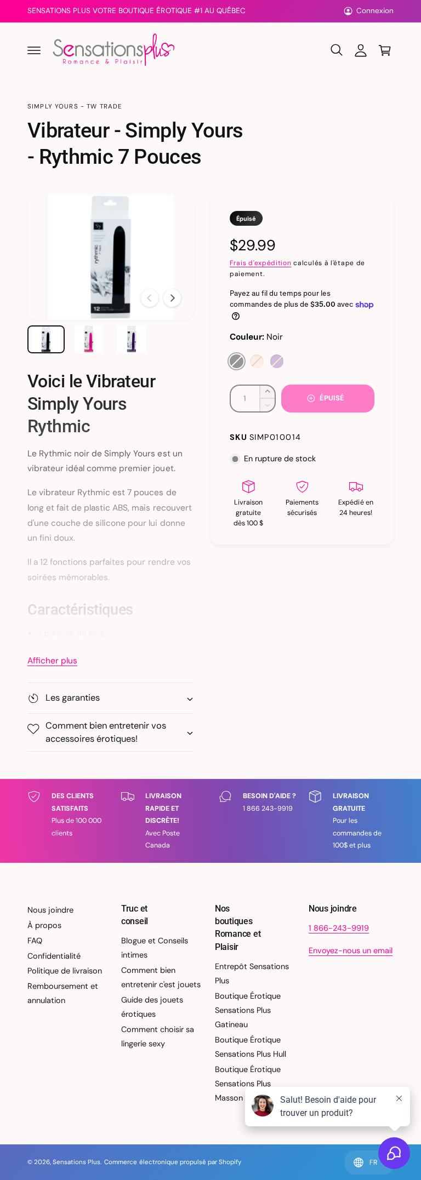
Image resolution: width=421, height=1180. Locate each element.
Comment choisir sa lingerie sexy (157, 1036)
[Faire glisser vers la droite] (172, 298)
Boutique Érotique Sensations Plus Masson (248, 1083)
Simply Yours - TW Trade (74, 106)
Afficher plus (52, 660)
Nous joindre (50, 910)
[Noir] (236, 361)
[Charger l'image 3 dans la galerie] (131, 339)
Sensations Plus (76, 1162)
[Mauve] (277, 361)
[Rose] (257, 361)
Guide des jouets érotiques (152, 1007)
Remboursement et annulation (62, 993)
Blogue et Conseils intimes (154, 948)
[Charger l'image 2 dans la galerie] (88, 339)
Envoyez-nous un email (350, 950)
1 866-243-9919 (339, 928)
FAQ (34, 941)
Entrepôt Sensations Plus (252, 973)
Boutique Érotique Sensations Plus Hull (250, 1047)
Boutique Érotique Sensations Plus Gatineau (248, 1010)
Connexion (375, 10)
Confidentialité (54, 956)
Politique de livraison (64, 971)
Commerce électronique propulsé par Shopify (172, 1162)
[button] (34, 50)
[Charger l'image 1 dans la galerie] (46, 339)
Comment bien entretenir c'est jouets (161, 977)
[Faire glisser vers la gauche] (149, 298)
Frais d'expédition (261, 263)
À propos (44, 925)
